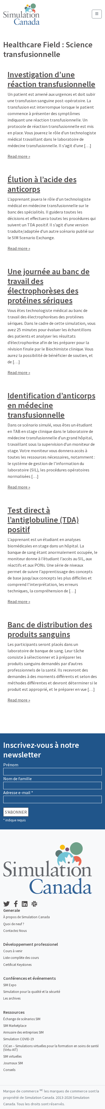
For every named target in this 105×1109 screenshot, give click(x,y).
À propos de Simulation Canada (26, 917)
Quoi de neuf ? (13, 924)
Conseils (9, 1070)
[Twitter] (8, 904)
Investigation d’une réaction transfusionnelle (51, 79)
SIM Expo (9, 985)
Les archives (11, 998)
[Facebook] (18, 904)
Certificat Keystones (17, 964)
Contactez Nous (15, 930)
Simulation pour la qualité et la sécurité (31, 991)
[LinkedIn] (27, 904)
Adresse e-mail (18, 792)
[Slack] (36, 904)
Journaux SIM (13, 1063)
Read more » (19, 156)
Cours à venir (12, 951)
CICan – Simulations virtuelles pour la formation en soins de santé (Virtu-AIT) (51, 1048)
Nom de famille (17, 778)
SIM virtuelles (12, 1056)
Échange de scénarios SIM (21, 1019)
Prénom (10, 764)
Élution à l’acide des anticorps (42, 184)
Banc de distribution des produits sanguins (50, 629)
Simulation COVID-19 (18, 1039)
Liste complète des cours (21, 957)
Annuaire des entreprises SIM (23, 1032)
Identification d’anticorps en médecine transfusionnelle (51, 405)
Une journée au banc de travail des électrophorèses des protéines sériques (49, 285)
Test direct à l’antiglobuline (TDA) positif (43, 519)
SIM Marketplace (14, 1025)
